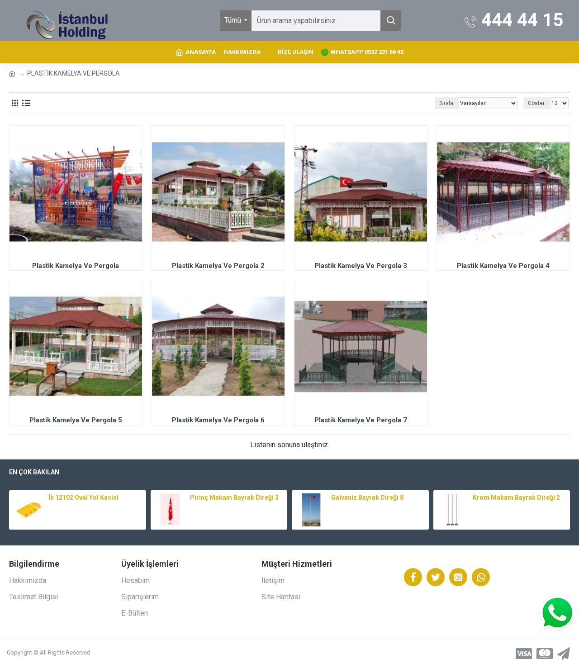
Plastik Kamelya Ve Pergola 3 (360, 266)
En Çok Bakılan (34, 472)
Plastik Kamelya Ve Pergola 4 (503, 266)
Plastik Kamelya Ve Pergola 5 (75, 420)
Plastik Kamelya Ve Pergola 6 (218, 420)
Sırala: (447, 103)
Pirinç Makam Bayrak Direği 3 (234, 497)
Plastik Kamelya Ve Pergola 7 (360, 420)
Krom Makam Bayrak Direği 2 (516, 497)
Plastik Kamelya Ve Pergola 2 (218, 266)
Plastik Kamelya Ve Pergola (75, 266)
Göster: (537, 103)
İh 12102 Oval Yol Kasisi (83, 497)
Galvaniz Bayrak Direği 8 (367, 497)
